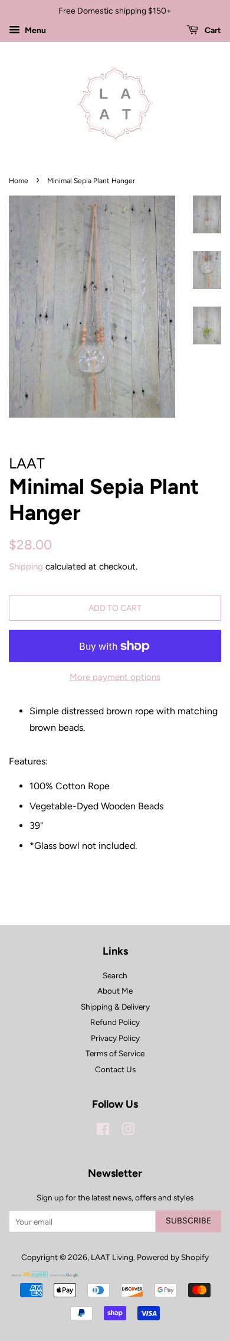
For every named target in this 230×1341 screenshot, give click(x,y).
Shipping (26, 566)
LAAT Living (112, 1257)
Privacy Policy (115, 1038)
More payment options (115, 677)
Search (115, 975)
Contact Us (115, 1069)
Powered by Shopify (173, 1257)
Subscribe (188, 1221)
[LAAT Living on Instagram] (127, 1131)
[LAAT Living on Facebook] (103, 1131)
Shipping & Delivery (115, 1006)
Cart (212, 30)
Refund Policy (115, 1022)
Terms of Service (115, 1053)
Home (18, 181)
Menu (34, 30)
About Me (115, 990)
